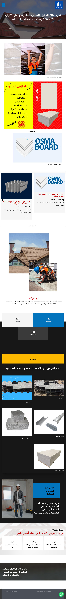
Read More (59, 217)
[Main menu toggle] (3, 5)
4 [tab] (32, 226)
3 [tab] (34, 226)
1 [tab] (37, 226)
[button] (9, 29)
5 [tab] (30, 226)
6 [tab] (29, 226)
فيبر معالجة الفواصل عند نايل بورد (19, 202)
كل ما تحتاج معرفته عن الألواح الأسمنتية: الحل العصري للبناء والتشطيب (50, 203)
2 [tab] (35, 226)
